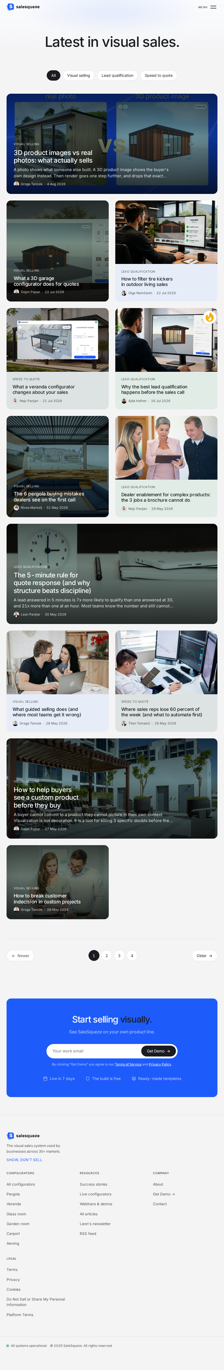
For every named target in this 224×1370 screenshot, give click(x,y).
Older (204, 955)
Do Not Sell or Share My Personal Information (36, 1302)
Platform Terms (20, 1315)
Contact (160, 1204)
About (158, 1184)
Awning (13, 1243)
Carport (13, 1233)
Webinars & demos (96, 1204)
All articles (89, 1214)
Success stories (93, 1184)
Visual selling (78, 75)
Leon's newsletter (95, 1224)
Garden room (18, 1224)
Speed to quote (159, 75)
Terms (12, 1269)
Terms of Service (128, 1064)
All (53, 75)
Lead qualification (117, 75)
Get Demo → (164, 1194)
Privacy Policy (160, 1064)
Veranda (14, 1204)
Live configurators (95, 1194)
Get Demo (158, 1051)
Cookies (13, 1289)
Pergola (13, 1194)
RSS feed (88, 1233)
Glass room (16, 1214)
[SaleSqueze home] (23, 7)
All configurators (21, 1184)
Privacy (13, 1279)
